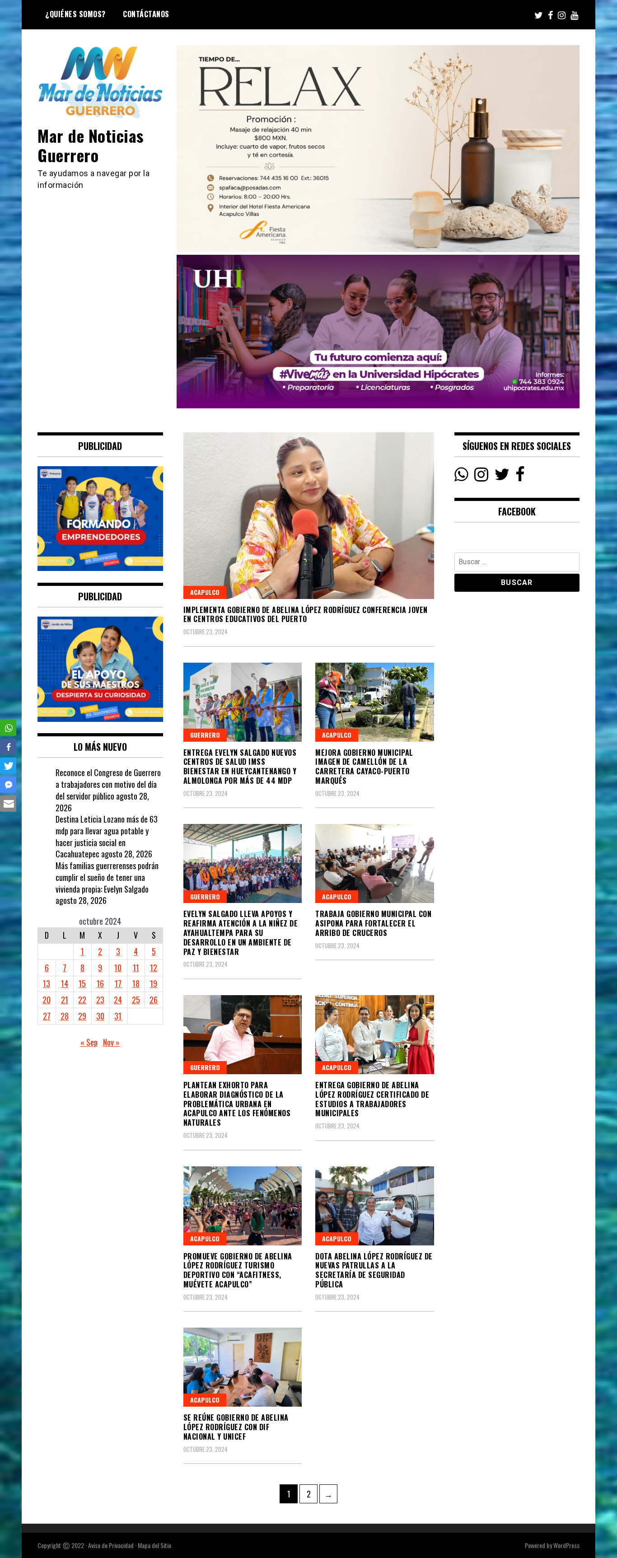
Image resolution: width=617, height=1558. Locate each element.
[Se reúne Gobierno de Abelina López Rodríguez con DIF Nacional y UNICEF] (242, 1367)
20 (46, 1000)
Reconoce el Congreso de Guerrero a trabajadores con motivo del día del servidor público (108, 784)
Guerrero (205, 734)
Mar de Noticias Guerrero (90, 145)
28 (65, 1016)
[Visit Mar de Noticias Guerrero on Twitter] (502, 476)
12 (153, 967)
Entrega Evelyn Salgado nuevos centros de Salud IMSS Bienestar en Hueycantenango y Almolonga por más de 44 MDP (240, 766)
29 (82, 1016)
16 (100, 983)
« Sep (89, 1042)
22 (82, 1000)
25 (136, 1000)
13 (46, 983)
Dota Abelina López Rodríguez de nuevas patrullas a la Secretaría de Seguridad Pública (374, 1270)
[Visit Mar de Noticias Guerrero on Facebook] (520, 476)
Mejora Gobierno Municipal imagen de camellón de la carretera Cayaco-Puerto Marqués (364, 766)
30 (100, 1016)
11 (136, 967)
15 (82, 983)
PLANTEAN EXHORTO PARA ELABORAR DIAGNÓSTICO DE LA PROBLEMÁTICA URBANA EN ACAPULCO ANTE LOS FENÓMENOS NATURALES (237, 1104)
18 (136, 983)
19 (153, 983)
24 (118, 1000)
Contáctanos (146, 14)
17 (118, 983)
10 (118, 967)
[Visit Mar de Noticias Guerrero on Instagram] (481, 476)
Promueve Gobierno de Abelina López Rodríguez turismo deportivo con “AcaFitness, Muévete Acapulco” (237, 1270)
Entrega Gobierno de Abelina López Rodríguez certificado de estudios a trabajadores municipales (372, 1099)
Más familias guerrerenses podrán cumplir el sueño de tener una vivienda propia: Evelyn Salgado (107, 877)
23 (100, 1000)
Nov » (111, 1042)
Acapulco (205, 592)
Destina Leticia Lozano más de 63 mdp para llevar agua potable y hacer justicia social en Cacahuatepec (107, 836)
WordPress (566, 1545)
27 (47, 1016)
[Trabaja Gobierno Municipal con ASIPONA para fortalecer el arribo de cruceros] (374, 863)
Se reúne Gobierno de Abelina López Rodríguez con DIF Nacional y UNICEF (236, 1427)
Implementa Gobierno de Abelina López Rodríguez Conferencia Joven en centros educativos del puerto (305, 614)
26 (154, 1000)
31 (118, 1016)
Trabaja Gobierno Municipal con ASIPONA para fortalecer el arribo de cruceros (373, 923)
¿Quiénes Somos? (75, 14)
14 (64, 983)
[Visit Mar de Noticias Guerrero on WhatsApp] (461, 476)
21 (64, 1000)
